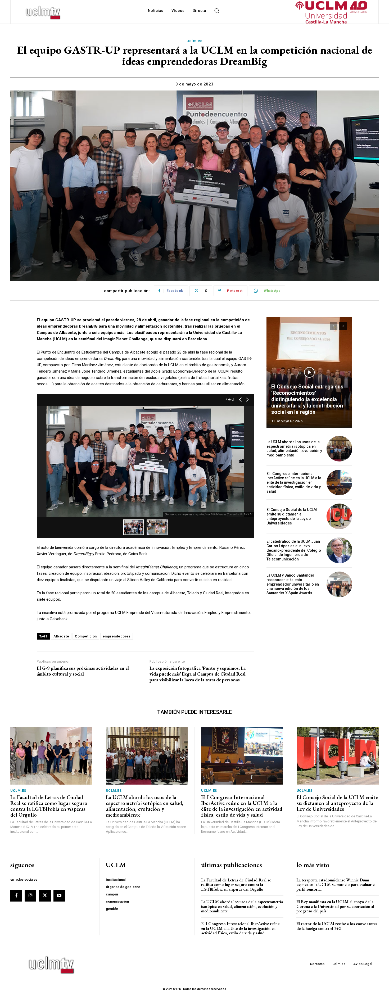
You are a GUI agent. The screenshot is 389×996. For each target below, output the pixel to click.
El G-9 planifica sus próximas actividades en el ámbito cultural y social (83, 671)
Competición (86, 636)
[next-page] (343, 326)
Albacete (61, 636)
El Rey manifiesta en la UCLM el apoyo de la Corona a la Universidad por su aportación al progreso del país (335, 906)
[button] (216, 11)
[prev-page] (333, 326)
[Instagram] (30, 896)
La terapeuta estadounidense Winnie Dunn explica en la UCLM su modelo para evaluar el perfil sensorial (336, 884)
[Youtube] (59, 896)
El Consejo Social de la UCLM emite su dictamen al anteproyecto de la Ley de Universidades (291, 516)
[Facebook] (16, 896)
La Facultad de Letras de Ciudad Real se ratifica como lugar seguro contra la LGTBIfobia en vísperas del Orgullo (48, 806)
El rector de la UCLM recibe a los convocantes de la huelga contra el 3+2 (336, 926)
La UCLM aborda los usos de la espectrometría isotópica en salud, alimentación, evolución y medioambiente (294, 448)
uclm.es (194, 40)
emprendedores (117, 636)
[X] (45, 896)
